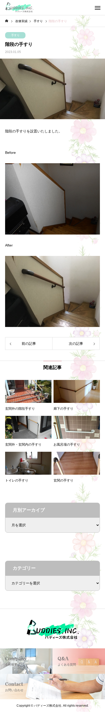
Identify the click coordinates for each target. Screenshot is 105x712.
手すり (15, 35)
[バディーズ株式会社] (19, 7)
